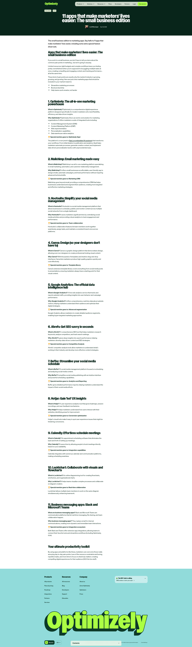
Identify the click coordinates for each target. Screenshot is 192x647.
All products (48, 581)
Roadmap (47, 590)
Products (79, 4)
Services (47, 602)
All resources (66, 581)
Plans (110, 4)
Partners (127, 4)
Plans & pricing (48, 586)
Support (64, 594)
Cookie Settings (144, 642)
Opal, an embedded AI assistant (80, 140)
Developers (118, 4)
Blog (63, 586)
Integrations (48, 594)
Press (81, 594)
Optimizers (83, 590)
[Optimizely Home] (51, 4)
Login (134, 4)
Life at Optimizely (85, 586)
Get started (142, 4)
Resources (101, 4)
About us (82, 581)
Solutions (89, 4)
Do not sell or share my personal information (129, 642)
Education (65, 598)
